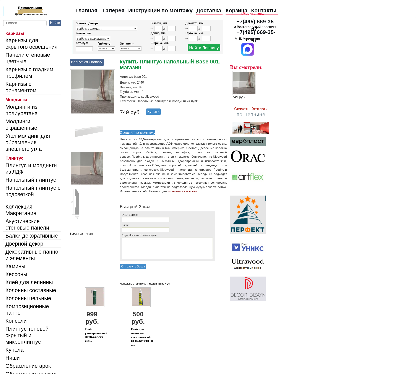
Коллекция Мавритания (20, 210)
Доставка (208, 10)
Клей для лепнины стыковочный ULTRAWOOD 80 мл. (142, 337)
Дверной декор (24, 244)
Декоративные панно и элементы (31, 255)
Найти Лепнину (204, 47)
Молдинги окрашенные (21, 124)
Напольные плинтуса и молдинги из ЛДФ (145, 283)
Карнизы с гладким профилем (29, 72)
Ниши (12, 358)
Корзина (236, 10)
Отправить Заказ (133, 266)
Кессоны (16, 274)
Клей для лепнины (29, 282)
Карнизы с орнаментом (20, 87)
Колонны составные (30, 290)
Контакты (263, 10)
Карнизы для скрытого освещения (31, 43)
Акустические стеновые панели (27, 224)
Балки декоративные (31, 236)
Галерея (113, 10)
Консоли (16, 321)
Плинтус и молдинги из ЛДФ (31, 168)
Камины (15, 266)
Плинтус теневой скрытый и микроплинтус (27, 335)
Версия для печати (82, 233)
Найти (55, 23)
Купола (14, 350)
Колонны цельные (28, 298)
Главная (86, 10)
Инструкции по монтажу (160, 10)
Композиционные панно (27, 309)
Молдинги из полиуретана (21, 110)
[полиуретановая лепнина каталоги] (254, 118)
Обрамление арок (28, 366)
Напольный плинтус (30, 180)
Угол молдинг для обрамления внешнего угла (27, 142)
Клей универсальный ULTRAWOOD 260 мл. (96, 335)
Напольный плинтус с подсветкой (32, 191)
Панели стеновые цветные (27, 58)
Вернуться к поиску (86, 62)
